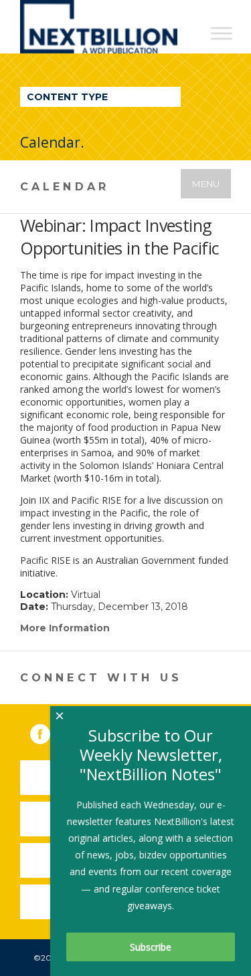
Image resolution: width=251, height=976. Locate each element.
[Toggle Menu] (221, 33)
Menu (206, 183)
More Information (65, 628)
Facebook (49, 731)
